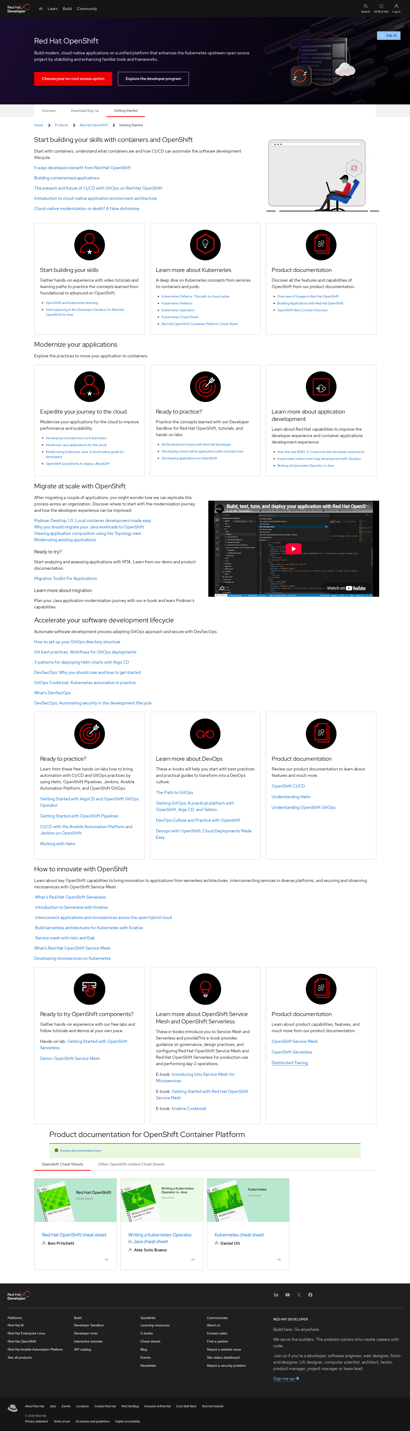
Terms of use (62, 1421)
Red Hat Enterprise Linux (26, 1333)
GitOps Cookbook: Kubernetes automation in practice (85, 682)
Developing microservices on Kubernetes (76, 438)
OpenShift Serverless (292, 1052)
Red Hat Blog (130, 1406)
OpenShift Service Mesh (77, 1058)
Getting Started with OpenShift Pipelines (79, 816)
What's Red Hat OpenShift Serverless (70, 897)
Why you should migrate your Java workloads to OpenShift (89, 527)
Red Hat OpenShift (94, 125)
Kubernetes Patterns (177, 303)
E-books (146, 1333)
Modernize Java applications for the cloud (76, 445)
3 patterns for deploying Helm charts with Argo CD (81, 662)
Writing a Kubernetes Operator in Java (305, 465)
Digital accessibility (127, 1421)
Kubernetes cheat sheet (239, 1235)
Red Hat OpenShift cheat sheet (74, 1235)
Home (38, 125)
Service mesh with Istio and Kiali (65, 938)
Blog (143, 1349)
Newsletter (148, 1365)
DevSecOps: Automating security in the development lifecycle (93, 703)
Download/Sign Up (85, 110)
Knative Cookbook (189, 1108)
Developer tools (86, 1333)
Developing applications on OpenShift (189, 458)
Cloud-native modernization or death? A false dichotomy (87, 208)
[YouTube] (287, 1296)
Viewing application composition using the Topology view (87, 533)
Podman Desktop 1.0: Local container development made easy (92, 520)
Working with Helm (57, 843)
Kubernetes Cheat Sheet (180, 317)
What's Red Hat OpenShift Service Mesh (72, 948)
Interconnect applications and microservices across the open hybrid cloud (103, 917)
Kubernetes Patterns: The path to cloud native (195, 296)
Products (61, 125)
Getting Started (125, 110)
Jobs (53, 1406)
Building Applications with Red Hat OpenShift (310, 303)
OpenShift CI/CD (288, 786)
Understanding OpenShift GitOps (303, 807)
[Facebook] (310, 1296)
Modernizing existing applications (65, 539)
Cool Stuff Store (186, 1406)
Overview (49, 110)
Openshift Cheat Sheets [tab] (62, 1164)
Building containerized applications (66, 178)
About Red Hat (34, 1406)
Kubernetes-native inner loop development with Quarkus (319, 459)
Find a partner (217, 1341)
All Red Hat (381, 12)
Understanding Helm (291, 796)
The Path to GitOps (174, 792)
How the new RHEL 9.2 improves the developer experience (321, 452)
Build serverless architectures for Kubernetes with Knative (89, 927)
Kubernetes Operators (178, 310)
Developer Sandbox (89, 1325)
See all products (20, 1357)
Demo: (47, 1058)
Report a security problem (226, 1365)
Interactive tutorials (88, 1341)
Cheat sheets (150, 1341)
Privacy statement (36, 1421)
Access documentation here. (81, 1150)
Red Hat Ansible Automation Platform (35, 1349)
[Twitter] (299, 1296)
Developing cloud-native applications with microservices (202, 451)
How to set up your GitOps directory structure (77, 641)
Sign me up (284, 1378)
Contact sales (217, 1333)
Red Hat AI (16, 1325)
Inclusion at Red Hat (157, 1406)
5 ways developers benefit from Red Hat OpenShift (82, 167)
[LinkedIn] (276, 1296)
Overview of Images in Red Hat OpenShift (308, 296)
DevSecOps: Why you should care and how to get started (87, 672)
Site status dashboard (223, 1357)
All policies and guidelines (93, 1421)
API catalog (82, 1349)
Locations (82, 1406)
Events (145, 1357)
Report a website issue (224, 1349)
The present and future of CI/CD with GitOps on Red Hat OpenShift (98, 188)
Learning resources (155, 1325)
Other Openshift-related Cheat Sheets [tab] (131, 1164)
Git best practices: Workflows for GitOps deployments (85, 652)
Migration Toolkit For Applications (65, 578)
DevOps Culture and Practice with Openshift (198, 820)
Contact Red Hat (105, 1406)
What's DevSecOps (52, 692)
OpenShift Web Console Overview (302, 310)
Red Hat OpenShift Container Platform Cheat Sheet (200, 324)
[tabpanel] (205, 1227)
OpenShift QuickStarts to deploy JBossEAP (78, 463)
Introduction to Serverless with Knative (71, 907)
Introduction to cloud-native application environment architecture (95, 198)
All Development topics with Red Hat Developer (196, 444)
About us (213, 1325)
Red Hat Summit (212, 1406)
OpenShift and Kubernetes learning (72, 303)
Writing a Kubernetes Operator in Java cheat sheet (160, 1238)
